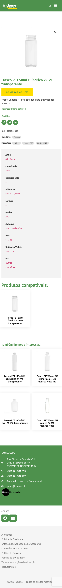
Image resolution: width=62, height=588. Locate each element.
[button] (50, 5)
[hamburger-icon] (55, 5)
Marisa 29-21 (42, 143)
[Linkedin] (13, 518)
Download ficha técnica (13, 108)
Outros (8, 263)
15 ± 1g (8, 239)
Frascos (17, 137)
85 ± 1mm (10, 159)
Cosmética (10, 267)
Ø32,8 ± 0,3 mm (12, 193)
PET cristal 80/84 (13, 228)
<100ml (16, 143)
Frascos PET (28, 143)
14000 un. (10, 251)
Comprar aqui (15, 92)
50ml (7, 170)
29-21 (7, 216)
